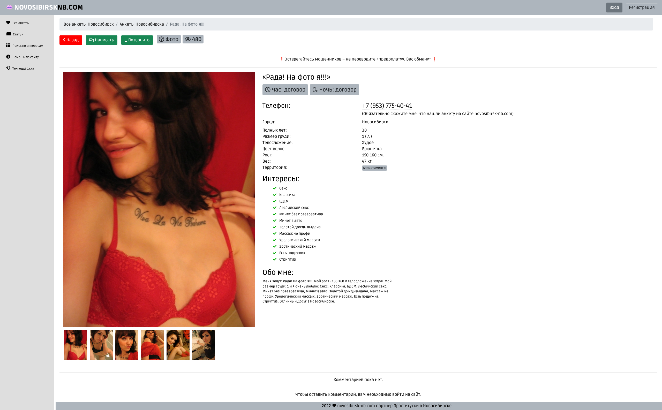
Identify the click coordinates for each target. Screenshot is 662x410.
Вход (614, 7)
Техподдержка (23, 69)
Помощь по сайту (25, 57)
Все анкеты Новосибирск (89, 24)
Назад (72, 40)
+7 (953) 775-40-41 (387, 106)
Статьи (18, 34)
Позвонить (138, 40)
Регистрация (642, 7)
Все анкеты (20, 23)
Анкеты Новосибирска (142, 24)
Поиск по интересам (27, 46)
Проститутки (406, 405)
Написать (104, 40)
